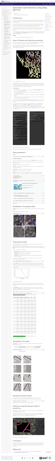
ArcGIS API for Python (5, 4)
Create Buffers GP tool (34, 106)
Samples (11, 4)
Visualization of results (49, 22)
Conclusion (48, 28)
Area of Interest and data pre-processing (49, 16)
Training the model (49, 21)
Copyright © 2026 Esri (4, 456)
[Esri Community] (22, 458)
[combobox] (6, 8)
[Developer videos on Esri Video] (30, 458)
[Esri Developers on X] (27, 458)
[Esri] (45, 458)
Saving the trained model (49, 24)
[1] (36, 43)
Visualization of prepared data (49, 20)
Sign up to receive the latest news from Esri (7, 459)
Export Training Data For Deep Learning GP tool (27, 99)
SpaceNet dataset (35, 42)
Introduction (48, 14)
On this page (47, 13)
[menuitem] (43, 4)
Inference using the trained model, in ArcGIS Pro (50, 27)
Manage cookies (6, 458)
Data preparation (49, 18)
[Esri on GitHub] (25, 458)
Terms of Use (11, 458)
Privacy (2, 458)
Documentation (13, 1)
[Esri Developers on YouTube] (33, 458)
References (48, 30)
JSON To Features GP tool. (22, 91)
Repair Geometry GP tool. (19, 93)
